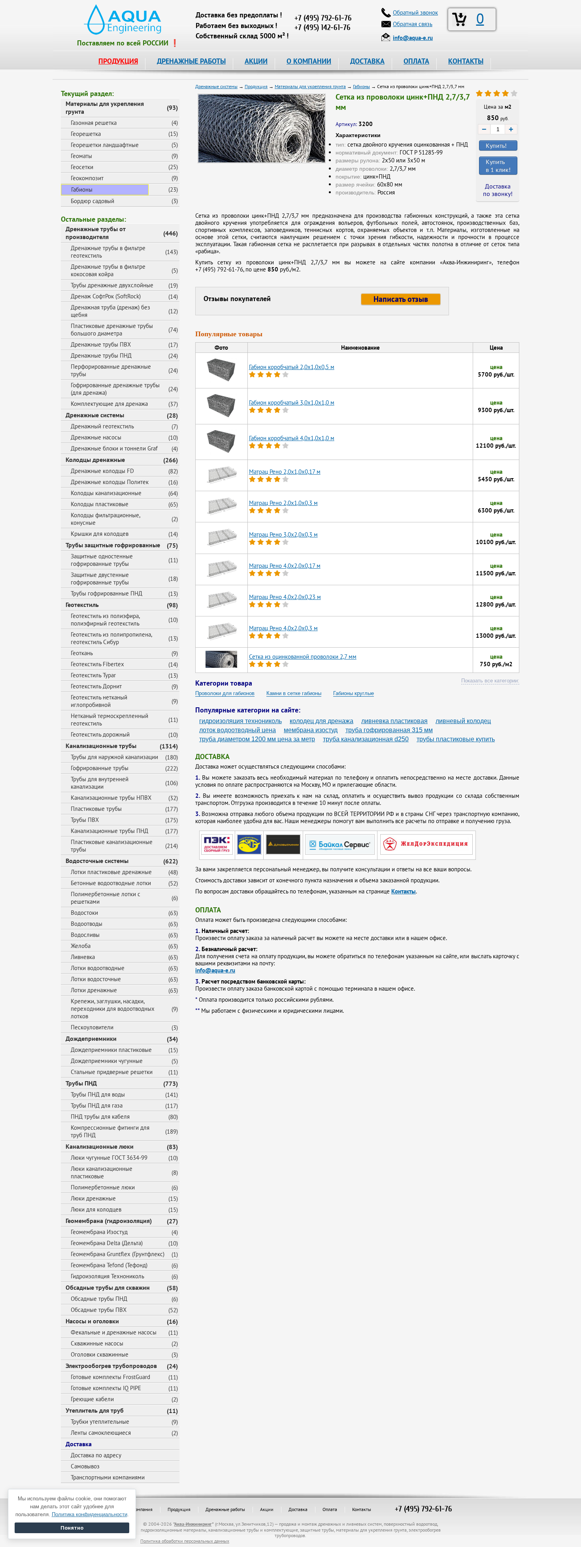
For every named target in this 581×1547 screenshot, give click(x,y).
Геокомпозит (87, 178)
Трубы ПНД (81, 1083)
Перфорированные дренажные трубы (111, 370)
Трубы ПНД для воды (98, 1094)
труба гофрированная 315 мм (389, 730)
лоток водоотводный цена (237, 730)
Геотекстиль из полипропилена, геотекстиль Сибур (111, 638)
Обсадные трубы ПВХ (98, 1309)
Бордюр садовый (92, 201)
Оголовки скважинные (99, 1354)
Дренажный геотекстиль (102, 426)
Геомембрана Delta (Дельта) (107, 1243)
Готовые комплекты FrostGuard (110, 1377)
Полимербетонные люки (103, 1187)
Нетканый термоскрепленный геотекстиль (109, 719)
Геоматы (81, 156)
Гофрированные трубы (99, 768)
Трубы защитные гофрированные (113, 545)
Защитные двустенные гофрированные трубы (100, 578)
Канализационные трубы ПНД (109, 831)
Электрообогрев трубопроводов (111, 1366)
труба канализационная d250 (366, 739)
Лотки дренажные (94, 990)
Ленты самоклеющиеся (101, 1432)
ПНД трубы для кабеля (100, 1116)
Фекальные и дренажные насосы (114, 1332)
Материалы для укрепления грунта (105, 107)
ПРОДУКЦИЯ (118, 61)
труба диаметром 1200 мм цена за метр (257, 739)
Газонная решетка (94, 122)
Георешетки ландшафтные (105, 145)
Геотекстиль (82, 605)
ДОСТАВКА (367, 61)
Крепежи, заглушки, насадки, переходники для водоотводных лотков (113, 1008)
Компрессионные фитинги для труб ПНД (110, 1131)
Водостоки (84, 912)
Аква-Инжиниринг (193, 1524)
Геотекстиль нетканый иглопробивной (99, 700)
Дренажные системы (95, 415)
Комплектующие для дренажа (109, 403)
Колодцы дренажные (95, 460)
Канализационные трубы (101, 746)
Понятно (71, 1528)
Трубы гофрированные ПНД (106, 593)
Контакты (403, 891)
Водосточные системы (97, 861)
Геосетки (82, 167)
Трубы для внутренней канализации (99, 782)
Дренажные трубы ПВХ (101, 344)
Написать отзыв (401, 299)
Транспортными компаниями (108, 1477)
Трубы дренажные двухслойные (112, 285)
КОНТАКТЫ (465, 61)
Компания (142, 1509)
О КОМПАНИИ (309, 61)
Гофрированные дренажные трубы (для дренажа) (115, 388)
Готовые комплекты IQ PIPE (106, 1388)
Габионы (81, 189)
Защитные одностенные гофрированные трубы (102, 559)
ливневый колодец (463, 721)
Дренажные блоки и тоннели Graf (114, 448)
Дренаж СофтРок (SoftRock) (106, 296)
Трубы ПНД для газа (97, 1105)
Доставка (79, 1444)
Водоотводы (86, 923)
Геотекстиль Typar (93, 675)
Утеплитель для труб (95, 1410)
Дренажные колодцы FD (102, 471)
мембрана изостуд (311, 730)
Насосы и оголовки (92, 1321)
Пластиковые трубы (96, 808)
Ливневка (83, 957)
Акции (267, 1509)
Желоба (81, 946)
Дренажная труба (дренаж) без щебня (110, 310)
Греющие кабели (92, 1399)
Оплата (330, 1509)
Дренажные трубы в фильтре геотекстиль (108, 251)
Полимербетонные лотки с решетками (105, 897)
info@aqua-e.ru (215, 970)
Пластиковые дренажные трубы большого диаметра (112, 329)
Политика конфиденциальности (89, 1514)
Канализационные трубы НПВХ (111, 797)
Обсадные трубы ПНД (99, 1298)
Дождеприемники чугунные (107, 1061)
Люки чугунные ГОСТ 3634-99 (109, 1157)
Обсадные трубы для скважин (108, 1287)
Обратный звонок (415, 12)
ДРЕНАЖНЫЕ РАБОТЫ (191, 61)
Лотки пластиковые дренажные (111, 872)
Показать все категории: (490, 681)
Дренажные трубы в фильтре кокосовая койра (108, 270)
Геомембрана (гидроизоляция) (109, 1221)
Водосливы (85, 934)
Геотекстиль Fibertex (97, 664)
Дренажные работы (225, 1509)
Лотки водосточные (96, 979)
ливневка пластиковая (394, 721)
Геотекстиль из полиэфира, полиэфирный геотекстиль (105, 619)
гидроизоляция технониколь (240, 721)
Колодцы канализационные (106, 493)
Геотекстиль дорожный (100, 734)
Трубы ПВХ (85, 819)
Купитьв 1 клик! (498, 165)
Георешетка (86, 134)
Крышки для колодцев (99, 533)
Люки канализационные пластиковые (101, 1172)
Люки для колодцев (96, 1209)
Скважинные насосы (97, 1343)
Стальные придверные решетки (112, 1072)
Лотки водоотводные (97, 968)
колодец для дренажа (321, 721)
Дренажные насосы (96, 437)
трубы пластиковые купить (456, 739)
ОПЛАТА (416, 61)
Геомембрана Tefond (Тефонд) (109, 1265)
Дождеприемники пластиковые (111, 1049)
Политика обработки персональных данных (184, 1541)
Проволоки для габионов (225, 693)
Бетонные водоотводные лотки (111, 883)
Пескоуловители (92, 1027)
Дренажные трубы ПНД (101, 355)
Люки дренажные (93, 1198)
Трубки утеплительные (100, 1421)
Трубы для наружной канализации (114, 757)
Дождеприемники (91, 1038)
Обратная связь (412, 24)
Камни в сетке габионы (293, 693)
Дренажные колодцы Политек (110, 482)
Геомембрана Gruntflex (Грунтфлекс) (117, 1254)
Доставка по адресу (96, 1455)
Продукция (179, 1509)
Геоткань (82, 653)
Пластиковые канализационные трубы (112, 845)
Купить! (496, 145)
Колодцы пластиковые (99, 504)
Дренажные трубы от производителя (96, 233)
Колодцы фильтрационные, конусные (105, 518)
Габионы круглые (353, 693)
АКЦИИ (256, 61)
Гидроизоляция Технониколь (107, 1276)
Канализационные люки (100, 1146)
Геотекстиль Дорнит (96, 686)
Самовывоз (85, 1466)
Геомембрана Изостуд (99, 1232)
